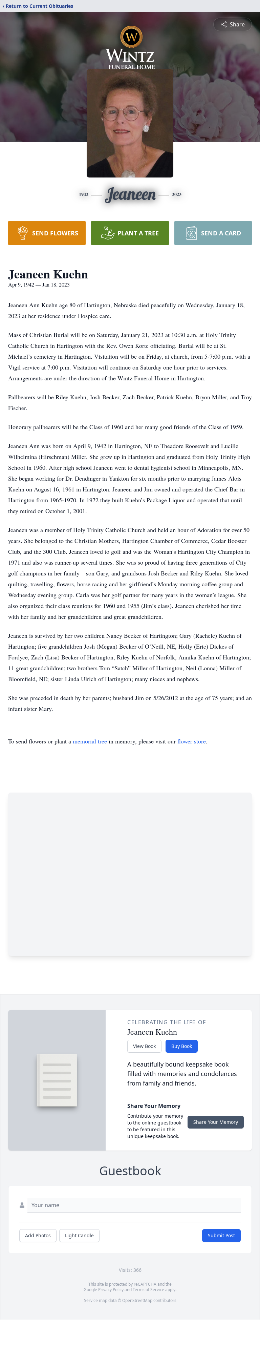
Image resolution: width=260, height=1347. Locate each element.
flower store (191, 741)
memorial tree (90, 741)
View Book (144, 1046)
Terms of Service (148, 1289)
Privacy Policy (111, 1289)
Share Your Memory (215, 1122)
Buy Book (181, 1046)
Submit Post (221, 1235)
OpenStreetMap (137, 1300)
